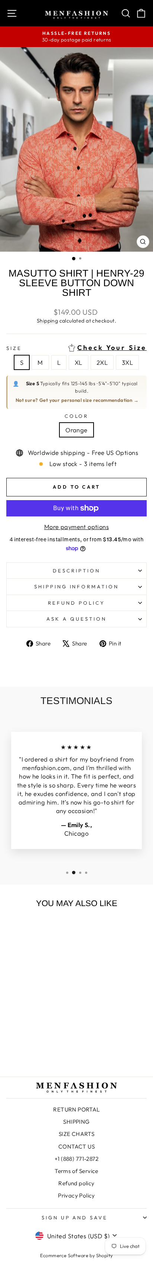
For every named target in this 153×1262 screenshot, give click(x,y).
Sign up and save (75, 1217)
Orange (76, 430)
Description (76, 571)
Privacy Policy (76, 1195)
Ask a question (76, 619)
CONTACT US (76, 1146)
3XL (127, 362)
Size (76, 348)
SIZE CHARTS (77, 1133)
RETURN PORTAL (76, 1109)
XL (78, 362)
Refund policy (76, 603)
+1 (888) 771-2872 (76, 1158)
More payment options (76, 527)
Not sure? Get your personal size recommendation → (77, 400)
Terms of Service (76, 1171)
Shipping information (76, 586)
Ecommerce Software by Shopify (76, 1255)
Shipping (47, 320)
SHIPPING (76, 1121)
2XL (102, 362)
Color (77, 416)
